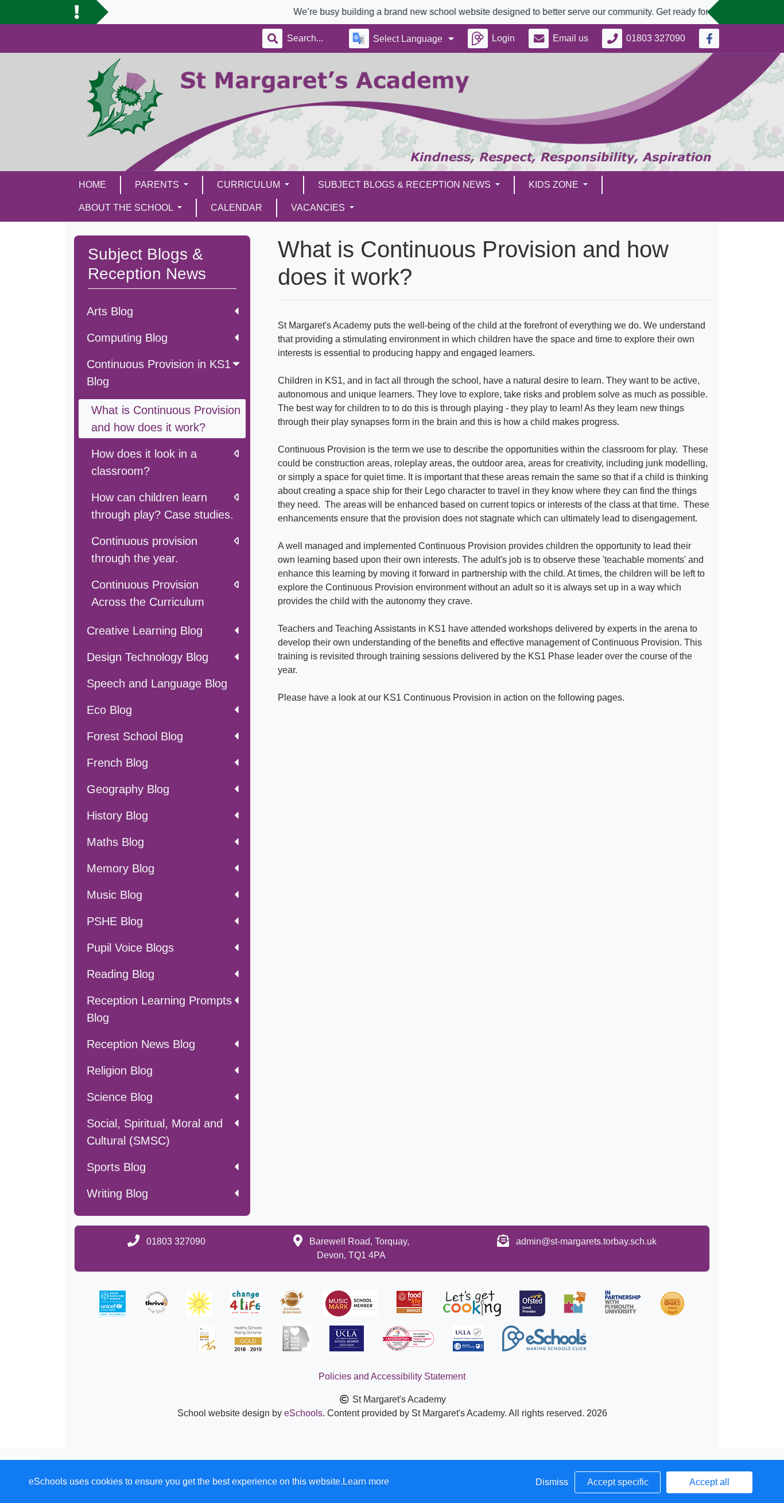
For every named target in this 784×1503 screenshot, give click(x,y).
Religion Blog (120, 1070)
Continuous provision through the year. (144, 550)
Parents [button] (158, 185)
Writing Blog (117, 1193)
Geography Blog (128, 789)
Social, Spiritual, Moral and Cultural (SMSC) (155, 1132)
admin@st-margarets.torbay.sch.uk (586, 1241)
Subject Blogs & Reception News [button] (405, 185)
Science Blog (120, 1097)
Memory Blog (120, 868)
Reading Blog (120, 974)
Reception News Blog (141, 1044)
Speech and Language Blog (157, 683)
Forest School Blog (135, 736)
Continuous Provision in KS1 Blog (159, 373)
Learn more (366, 1481)
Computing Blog (127, 337)
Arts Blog (110, 311)
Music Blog (114, 894)
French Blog (117, 762)
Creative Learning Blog (145, 630)
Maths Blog (115, 842)
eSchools (303, 1413)
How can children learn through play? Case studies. (162, 506)
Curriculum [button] (249, 185)
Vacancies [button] (319, 207)
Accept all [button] (709, 1482)
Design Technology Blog (147, 657)
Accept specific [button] (618, 1482)
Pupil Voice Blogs (130, 947)
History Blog (117, 815)
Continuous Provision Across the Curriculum (147, 593)
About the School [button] (127, 207)
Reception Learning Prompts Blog (159, 1009)
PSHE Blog (115, 921)
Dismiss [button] (551, 1482)
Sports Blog (116, 1167)
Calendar (236, 207)
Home (92, 185)
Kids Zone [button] (555, 185)
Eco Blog (109, 710)
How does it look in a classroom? (144, 462)
